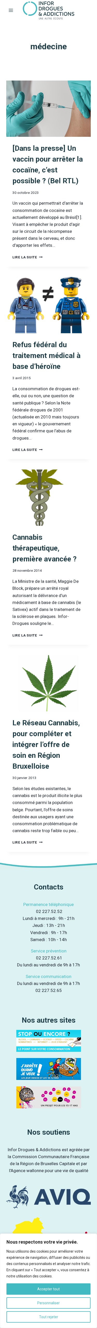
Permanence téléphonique (48, 904)
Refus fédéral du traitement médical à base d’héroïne (46, 355)
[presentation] (48, 109)
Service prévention (48, 950)
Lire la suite (27, 257)
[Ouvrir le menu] (11, 10)
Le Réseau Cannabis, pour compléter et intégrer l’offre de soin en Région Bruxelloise (46, 744)
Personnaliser (48, 1303)
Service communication (48, 976)
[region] (48, 1281)
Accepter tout (48, 1289)
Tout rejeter (48, 1317)
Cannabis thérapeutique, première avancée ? (44, 548)
